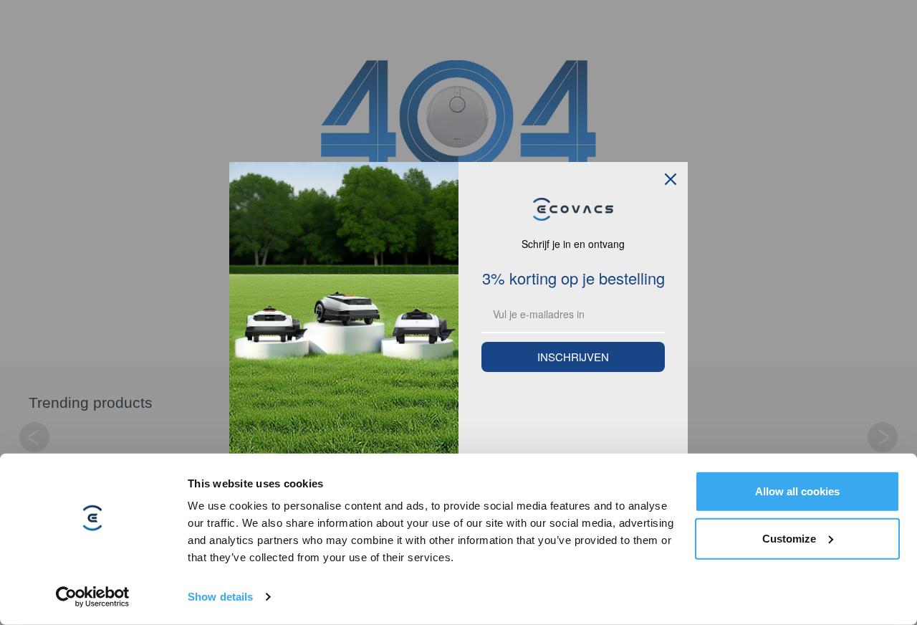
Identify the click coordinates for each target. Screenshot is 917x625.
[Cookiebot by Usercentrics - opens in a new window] (92, 597)
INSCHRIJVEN (573, 356)
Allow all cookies (797, 491)
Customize (789, 538)
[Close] (670, 179)
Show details (220, 597)
